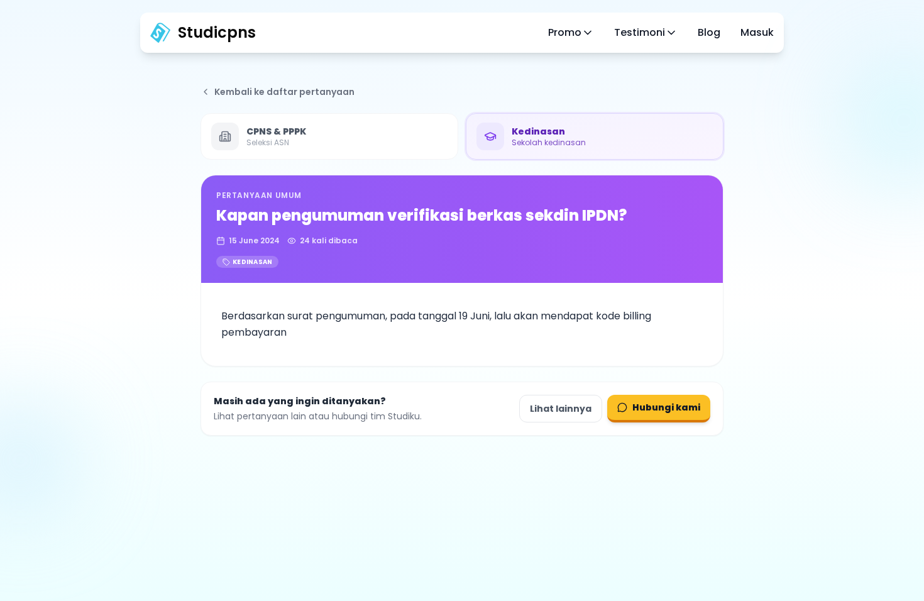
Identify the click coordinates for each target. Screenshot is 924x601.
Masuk (757, 32)
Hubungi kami (666, 407)
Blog (709, 32)
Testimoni (639, 32)
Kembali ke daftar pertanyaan (284, 91)
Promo (564, 32)
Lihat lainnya (560, 408)
